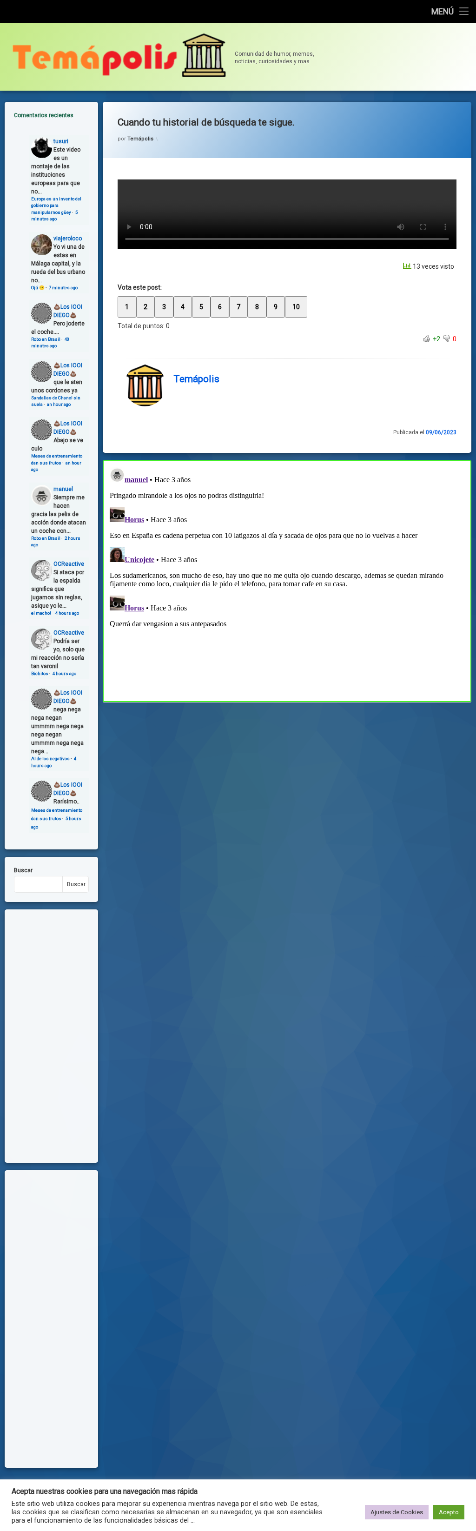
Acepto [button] (449, 1512)
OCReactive (68, 564)
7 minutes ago (63, 287)
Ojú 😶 (38, 287)
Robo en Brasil (45, 339)
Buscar (23, 870)
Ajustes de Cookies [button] (396, 1512)
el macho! (41, 613)
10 (296, 307)
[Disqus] (287, 580)
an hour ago (59, 404)
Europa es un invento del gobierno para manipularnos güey (56, 205)
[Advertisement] (287, 771)
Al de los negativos (50, 758)
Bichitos (39, 673)
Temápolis (140, 139)
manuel (63, 489)
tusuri (60, 141)
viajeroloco (67, 238)
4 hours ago (67, 613)
